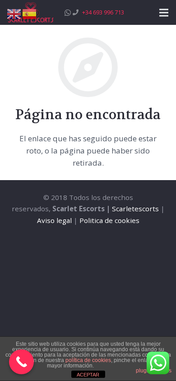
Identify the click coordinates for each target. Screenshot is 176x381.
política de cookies (88, 360)
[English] (14, 13)
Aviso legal (54, 220)
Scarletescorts (135, 208)
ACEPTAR (88, 374)
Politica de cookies (109, 220)
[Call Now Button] (21, 361)
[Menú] (163, 12)
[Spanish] (29, 13)
